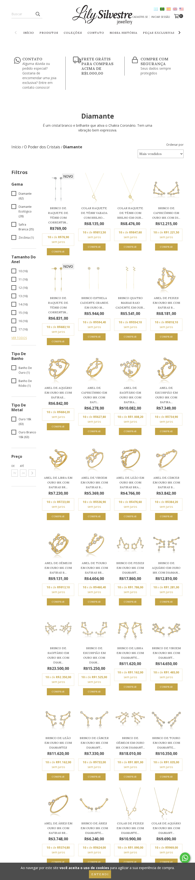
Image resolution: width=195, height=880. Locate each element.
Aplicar (32, 473)
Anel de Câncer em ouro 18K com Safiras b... (166, 482)
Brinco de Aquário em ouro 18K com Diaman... (166, 567)
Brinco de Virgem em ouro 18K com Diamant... (166, 652)
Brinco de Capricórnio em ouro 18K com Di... (166, 212)
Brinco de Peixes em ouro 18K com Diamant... (130, 567)
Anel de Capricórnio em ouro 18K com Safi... (94, 395)
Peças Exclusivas (159, 32)
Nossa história (123, 32)
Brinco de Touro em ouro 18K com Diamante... (166, 742)
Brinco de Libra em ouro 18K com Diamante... (130, 652)
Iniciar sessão (160, 17)
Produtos (48, 32)
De (13, 466)
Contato (96, 32)
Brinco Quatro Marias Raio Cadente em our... (130, 302)
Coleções (73, 32)
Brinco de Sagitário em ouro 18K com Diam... (58, 655)
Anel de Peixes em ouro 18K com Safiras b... (166, 302)
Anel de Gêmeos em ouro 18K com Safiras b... (58, 567)
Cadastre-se (140, 17)
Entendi (100, 874)
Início (28, 32)
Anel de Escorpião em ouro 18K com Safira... (166, 395)
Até (22, 466)
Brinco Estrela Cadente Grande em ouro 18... (94, 302)
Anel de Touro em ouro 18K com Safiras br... (94, 567)
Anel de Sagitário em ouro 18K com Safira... (130, 395)
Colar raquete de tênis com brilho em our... (130, 212)
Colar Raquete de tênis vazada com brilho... (94, 212)
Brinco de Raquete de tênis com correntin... (58, 215)
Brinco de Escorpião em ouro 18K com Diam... (94, 655)
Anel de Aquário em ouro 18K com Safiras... (58, 392)
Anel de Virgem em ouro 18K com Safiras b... (94, 482)
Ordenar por (175, 145)
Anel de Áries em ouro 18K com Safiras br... (58, 828)
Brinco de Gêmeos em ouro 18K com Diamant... (130, 742)
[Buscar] (37, 14)
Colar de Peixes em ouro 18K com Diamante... (130, 828)
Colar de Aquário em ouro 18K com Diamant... (166, 828)
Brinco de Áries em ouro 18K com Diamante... (94, 828)
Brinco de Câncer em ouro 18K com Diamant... (94, 742)
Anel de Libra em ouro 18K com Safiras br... (58, 482)
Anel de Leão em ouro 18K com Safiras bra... (130, 482)
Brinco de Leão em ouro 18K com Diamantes (58, 742)
